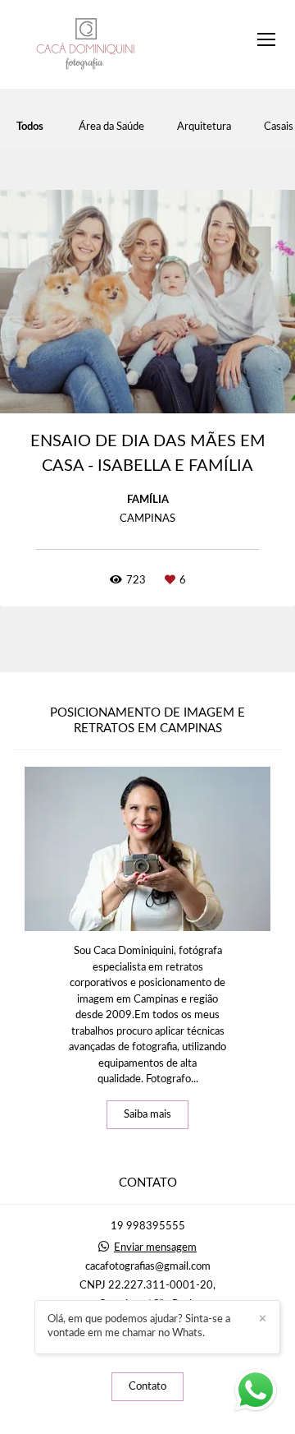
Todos (29, 127)
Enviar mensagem (155, 1248)
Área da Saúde (111, 127)
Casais (278, 127)
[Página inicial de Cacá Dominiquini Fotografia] (86, 44)
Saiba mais (147, 1114)
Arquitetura (204, 127)
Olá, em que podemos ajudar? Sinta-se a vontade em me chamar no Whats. (139, 1326)
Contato (147, 1386)
